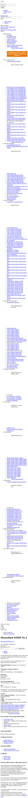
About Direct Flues (11, 36)
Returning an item (11, 42)
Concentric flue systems (15, 237)
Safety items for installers (13, 615)
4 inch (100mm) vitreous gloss (14, 352)
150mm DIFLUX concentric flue (15, 246)
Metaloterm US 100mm (12, 250)
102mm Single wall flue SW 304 (15, 281)
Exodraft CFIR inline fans (13, 520)
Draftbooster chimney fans (13, 527)
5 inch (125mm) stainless (13, 331)
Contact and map (11, 39)
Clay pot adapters (11, 362)
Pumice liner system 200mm (14, 470)
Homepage (9, 35)
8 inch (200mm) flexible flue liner (15, 180)
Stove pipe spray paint (12, 367)
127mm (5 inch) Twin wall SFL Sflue (16, 118)
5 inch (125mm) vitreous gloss (14, 353)
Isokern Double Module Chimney (15, 458)
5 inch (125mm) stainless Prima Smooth (16, 339)
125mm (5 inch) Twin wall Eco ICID (16, 139)
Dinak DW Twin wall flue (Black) (15, 99)
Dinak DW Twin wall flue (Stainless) (16, 87)
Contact (6, 10)
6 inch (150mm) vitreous (13, 346)
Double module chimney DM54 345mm (17, 465)
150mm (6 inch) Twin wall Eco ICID (16, 140)
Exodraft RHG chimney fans (14, 516)
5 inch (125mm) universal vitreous (15, 359)
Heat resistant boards (12, 610)
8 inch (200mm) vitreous (13, 349)
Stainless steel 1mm (11, 328)
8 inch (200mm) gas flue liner (14, 234)
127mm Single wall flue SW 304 (15, 282)
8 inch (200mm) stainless (13, 335)
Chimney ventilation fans (16, 482)
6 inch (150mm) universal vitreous (15, 360)
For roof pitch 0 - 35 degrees (14, 396)
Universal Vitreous (11, 357)
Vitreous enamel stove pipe (16, 356)
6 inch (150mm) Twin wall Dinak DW (16, 92)
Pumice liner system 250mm (14, 473)
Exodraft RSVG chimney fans (14, 514)
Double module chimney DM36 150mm (17, 459)
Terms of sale (7, 756)
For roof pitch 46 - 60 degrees (14, 399)
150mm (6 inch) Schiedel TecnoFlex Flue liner (17, 189)
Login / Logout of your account (14, 45)
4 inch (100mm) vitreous (13, 343)
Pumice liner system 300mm (14, 474)
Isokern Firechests (11, 477)
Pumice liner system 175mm (14, 469)
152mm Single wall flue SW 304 (15, 284)
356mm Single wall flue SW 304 (15, 292)
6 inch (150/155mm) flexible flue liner (16, 177)
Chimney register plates (12, 192)
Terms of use (7, 759)
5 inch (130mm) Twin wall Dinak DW (16, 91)
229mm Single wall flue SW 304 (15, 288)
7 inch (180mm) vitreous (13, 348)
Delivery (6, 23)
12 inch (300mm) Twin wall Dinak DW (16, 98)
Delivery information (12, 41)
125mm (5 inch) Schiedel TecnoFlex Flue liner (17, 187)
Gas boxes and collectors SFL (14, 236)
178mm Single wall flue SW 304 (15, 285)
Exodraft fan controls (12, 523)
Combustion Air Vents (12, 620)
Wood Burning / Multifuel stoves (15, 575)
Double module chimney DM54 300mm (17, 463)
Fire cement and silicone (13, 196)
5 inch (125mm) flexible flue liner (15, 176)
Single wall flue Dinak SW (16, 253)
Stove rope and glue (12, 197)
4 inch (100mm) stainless (13, 329)
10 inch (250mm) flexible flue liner (15, 182)
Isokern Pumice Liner (12, 466)
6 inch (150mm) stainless (13, 332)
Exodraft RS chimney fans (13, 509)
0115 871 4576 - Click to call (8, 27)
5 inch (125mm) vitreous (13, 345)
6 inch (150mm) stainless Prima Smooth (16, 341)
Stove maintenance (11, 613)
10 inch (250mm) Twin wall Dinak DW (16, 97)
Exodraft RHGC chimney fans (14, 517)
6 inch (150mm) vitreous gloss (14, 355)
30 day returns (7, 21)
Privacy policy (7, 758)
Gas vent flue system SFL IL (14, 294)
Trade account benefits (12, 46)
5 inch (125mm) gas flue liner (14, 230)
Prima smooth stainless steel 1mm (15, 338)
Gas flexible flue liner (12, 227)
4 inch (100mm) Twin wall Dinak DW (16, 90)
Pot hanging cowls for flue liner (14, 193)
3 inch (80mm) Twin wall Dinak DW (16, 88)
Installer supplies (11, 611)
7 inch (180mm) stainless (13, 334)
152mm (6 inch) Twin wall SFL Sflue (16, 119)
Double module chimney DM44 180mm (17, 460)
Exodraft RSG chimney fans (14, 519)
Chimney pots (10, 430)
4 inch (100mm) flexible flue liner (15, 175)
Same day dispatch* (13, 705)
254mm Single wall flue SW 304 (15, 289)
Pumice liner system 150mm (14, 467)
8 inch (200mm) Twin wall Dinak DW (16, 95)
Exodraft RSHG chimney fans (14, 510)
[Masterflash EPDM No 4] (7, 641)
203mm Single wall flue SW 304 (15, 287)
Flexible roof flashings (12, 400)
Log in (2, 7)
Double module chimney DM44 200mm (17, 462)
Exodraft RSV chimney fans (14, 513)
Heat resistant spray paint (13, 608)
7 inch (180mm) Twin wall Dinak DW (16, 94)
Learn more (24, 795)
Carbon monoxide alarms (13, 617)
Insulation (9, 607)
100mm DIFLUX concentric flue (15, 243)
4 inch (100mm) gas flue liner (14, 229)
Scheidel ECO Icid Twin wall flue (15, 138)
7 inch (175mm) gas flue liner (14, 233)
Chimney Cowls (11, 427)
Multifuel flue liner (11, 173)
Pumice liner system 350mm (14, 476)
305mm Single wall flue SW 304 (15, 291)
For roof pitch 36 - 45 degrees (14, 397)
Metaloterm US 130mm (12, 251)
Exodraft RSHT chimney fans (14, 512)
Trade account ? (8, 11)
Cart (5, 13)
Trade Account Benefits (9, 749)
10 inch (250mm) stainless (13, 336)
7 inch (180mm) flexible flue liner (15, 179)
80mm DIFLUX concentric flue (14, 241)
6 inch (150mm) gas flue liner (14, 232)
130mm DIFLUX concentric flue (15, 244)
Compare (13, 61)
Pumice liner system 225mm (14, 472)
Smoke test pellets (11, 199)
